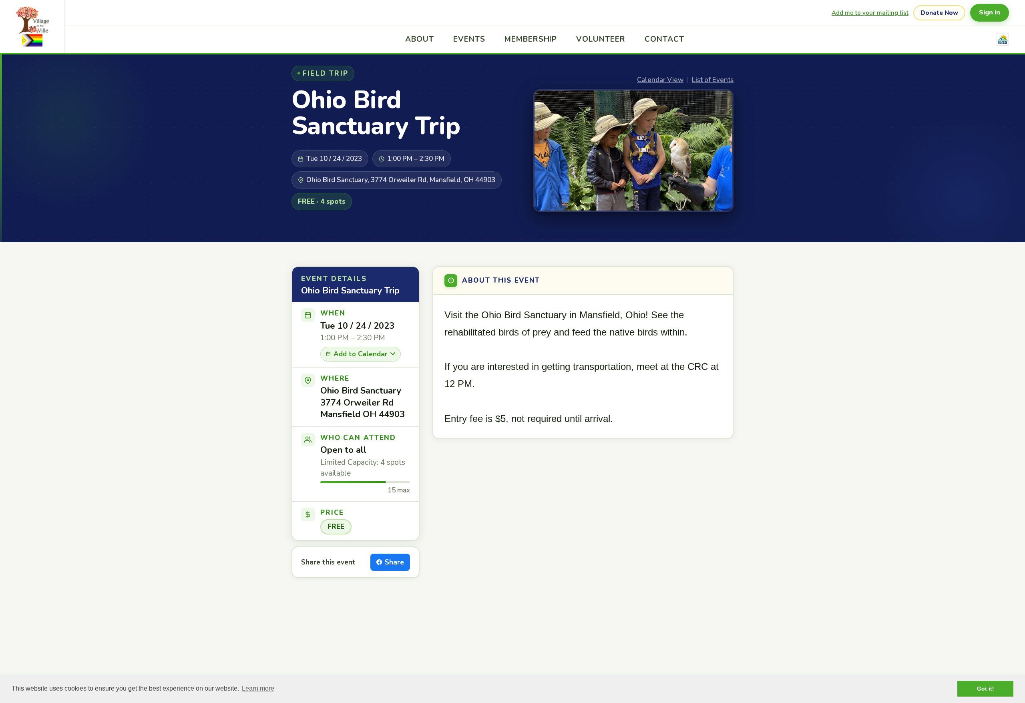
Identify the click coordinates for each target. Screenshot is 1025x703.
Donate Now (939, 13)
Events (469, 39)
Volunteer (600, 39)
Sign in (989, 12)
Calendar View (660, 79)
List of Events (713, 79)
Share (394, 562)
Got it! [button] (985, 688)
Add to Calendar (361, 354)
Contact (664, 39)
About (419, 39)
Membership (530, 39)
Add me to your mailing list (870, 13)
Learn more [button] (258, 688)
